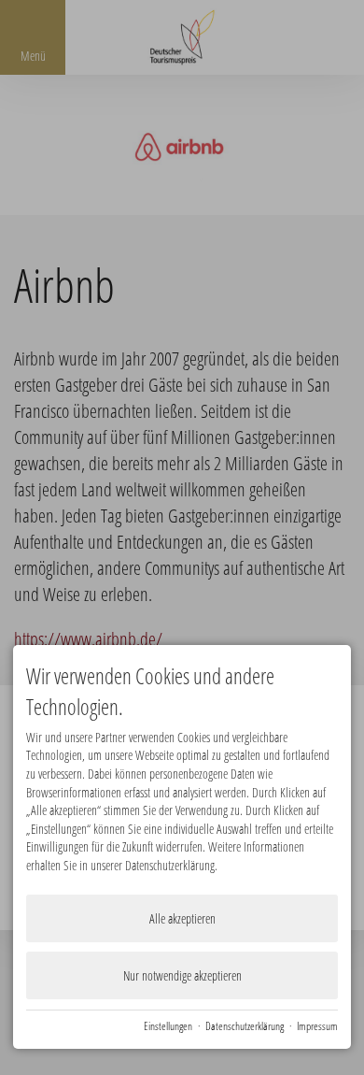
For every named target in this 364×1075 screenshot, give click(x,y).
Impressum (317, 1025)
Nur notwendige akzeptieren (182, 975)
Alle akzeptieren (182, 918)
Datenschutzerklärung (244, 1025)
